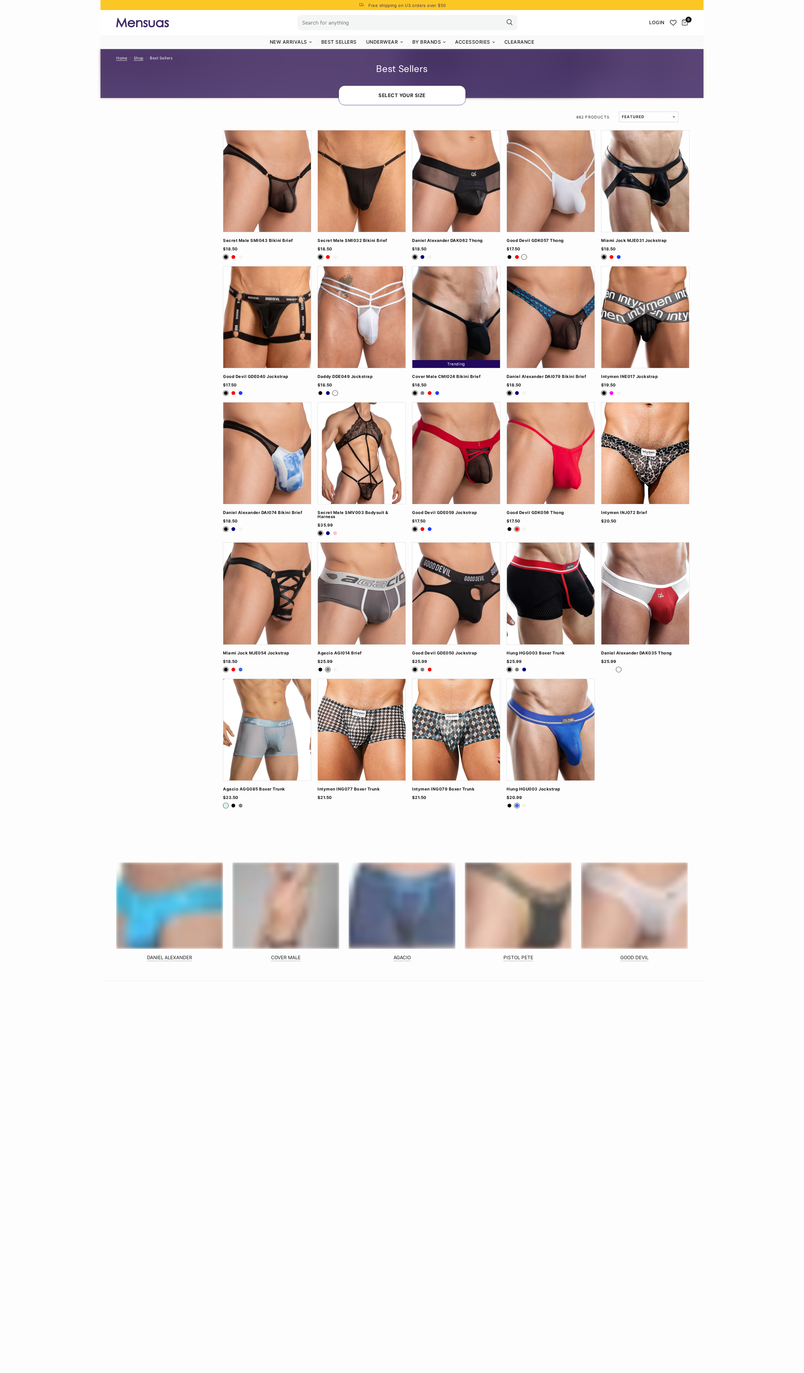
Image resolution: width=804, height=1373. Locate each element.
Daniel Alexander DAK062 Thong (447, 240)
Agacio (402, 957)
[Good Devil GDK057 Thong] (551, 181)
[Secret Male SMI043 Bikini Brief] (267, 181)
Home (121, 58)
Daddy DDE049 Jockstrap (345, 377)
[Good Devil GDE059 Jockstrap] (456, 453)
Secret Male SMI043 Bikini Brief (258, 240)
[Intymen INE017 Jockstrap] (645, 317)
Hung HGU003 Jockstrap (533, 789)
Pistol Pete (518, 957)
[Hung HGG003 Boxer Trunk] (551, 593)
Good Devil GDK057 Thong (535, 240)
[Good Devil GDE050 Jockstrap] (456, 593)
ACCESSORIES (472, 42)
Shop (139, 58)
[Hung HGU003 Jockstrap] (551, 730)
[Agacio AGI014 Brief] (362, 593)
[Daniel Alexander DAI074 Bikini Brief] (267, 453)
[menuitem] (291, 42)
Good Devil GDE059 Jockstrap (444, 513)
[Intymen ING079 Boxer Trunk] (456, 730)
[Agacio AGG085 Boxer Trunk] (267, 730)
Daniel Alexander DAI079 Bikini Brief (546, 377)
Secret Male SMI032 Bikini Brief (352, 240)
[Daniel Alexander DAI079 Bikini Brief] (551, 317)
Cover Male (286, 957)
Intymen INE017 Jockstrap (629, 377)
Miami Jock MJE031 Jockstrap (634, 240)
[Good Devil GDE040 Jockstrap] (267, 317)
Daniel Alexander (169, 957)
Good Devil (634, 957)
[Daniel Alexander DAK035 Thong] (645, 593)
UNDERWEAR (382, 42)
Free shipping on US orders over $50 (407, 5)
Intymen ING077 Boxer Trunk (349, 789)
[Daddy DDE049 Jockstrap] (362, 317)
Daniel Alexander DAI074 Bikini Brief (262, 513)
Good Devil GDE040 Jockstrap (255, 377)
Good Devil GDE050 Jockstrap (444, 653)
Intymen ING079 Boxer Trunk (443, 789)
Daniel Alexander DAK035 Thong (636, 653)
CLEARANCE (519, 42)
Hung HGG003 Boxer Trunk (536, 653)
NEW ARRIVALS (288, 42)
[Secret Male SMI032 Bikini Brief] (362, 181)
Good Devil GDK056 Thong (535, 513)
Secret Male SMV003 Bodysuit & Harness (353, 515)
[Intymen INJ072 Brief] (645, 453)
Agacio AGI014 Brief (340, 653)
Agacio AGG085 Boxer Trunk (254, 789)
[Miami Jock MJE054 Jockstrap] (267, 593)
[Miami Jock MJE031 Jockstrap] (645, 181)
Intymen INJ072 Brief (624, 513)
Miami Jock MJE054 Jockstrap (256, 653)
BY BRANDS (426, 42)
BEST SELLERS (339, 42)
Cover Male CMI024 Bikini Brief (446, 377)
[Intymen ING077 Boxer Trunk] (362, 730)
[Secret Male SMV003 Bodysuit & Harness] (362, 453)
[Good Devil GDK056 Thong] (551, 453)
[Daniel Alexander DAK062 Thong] (456, 181)
